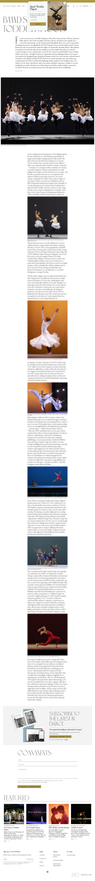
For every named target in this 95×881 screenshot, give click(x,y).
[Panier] (80, 6)
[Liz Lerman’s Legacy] (36, 814)
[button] (68, 6)
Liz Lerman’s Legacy (33, 828)
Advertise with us (58, 860)
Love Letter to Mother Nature (11, 829)
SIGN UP (38, 24)
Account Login (71, 855)
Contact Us (43, 858)
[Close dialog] (65, 3)
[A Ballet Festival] (81, 814)
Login (66, 739)
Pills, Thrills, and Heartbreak (59, 828)
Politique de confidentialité (37, 780)
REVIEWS (6, 825)
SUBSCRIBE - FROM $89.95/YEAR (60, 736)
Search (41, 865)
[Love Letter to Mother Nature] (14, 814)
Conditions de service (49, 780)
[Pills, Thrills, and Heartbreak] (59, 814)
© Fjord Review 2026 (86, 874)
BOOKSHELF (29, 825)
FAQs (41, 862)
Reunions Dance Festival (35, 56)
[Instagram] (47, 872)
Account (42, 855)
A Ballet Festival (76, 828)
